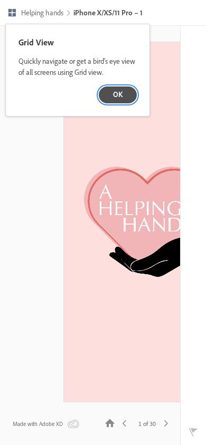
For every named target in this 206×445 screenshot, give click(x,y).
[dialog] (77, 70)
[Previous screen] (124, 423)
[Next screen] (165, 423)
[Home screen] (109, 423)
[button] (35, 13)
